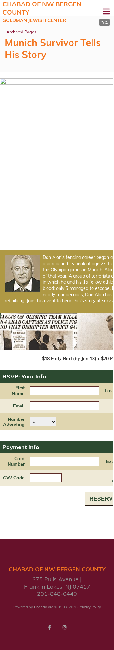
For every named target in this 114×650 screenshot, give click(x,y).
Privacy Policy (90, 607)
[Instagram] (65, 627)
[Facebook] (49, 627)
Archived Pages (21, 31)
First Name (18, 390)
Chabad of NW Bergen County (42, 11)
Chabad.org (44, 607)
